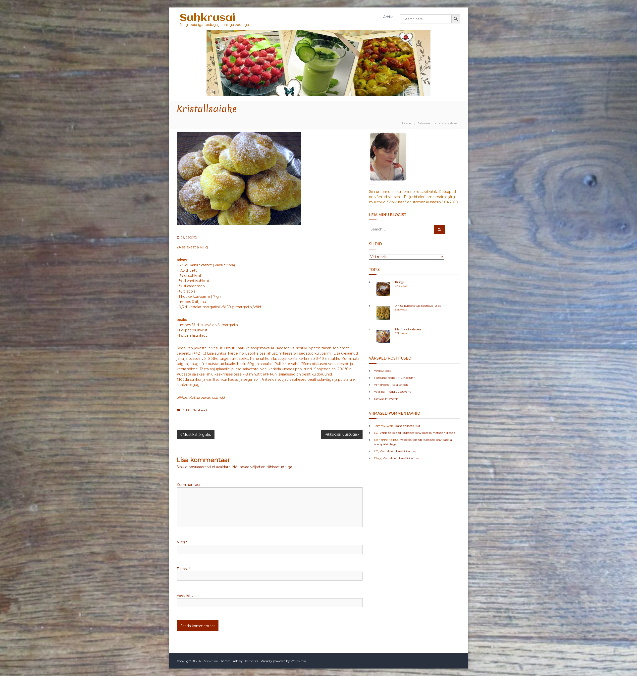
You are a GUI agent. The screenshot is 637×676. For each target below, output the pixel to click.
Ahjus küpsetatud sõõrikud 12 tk (418, 305)
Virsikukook (382, 371)
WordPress (298, 661)
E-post (183, 569)
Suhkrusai (207, 18)
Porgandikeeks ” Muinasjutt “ (395, 377)
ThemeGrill (251, 661)
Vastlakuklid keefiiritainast (398, 451)
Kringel (400, 282)
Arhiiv (388, 17)
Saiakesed (424, 123)
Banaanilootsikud (407, 426)
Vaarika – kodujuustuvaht (392, 391)
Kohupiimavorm (386, 398)
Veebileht (185, 595)
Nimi (182, 542)
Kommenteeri (189, 484)
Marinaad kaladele (408, 329)
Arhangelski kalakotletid (391, 384)
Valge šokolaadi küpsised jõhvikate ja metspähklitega (417, 433)
